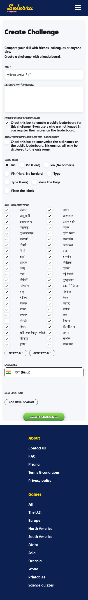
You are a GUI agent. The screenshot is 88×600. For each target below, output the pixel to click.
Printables (36, 577)
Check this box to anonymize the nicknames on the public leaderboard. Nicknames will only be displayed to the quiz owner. (45, 145)
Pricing (33, 464)
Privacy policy (39, 480)
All (30, 504)
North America (40, 528)
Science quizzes (41, 585)
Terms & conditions (44, 472)
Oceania (35, 561)
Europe (34, 520)
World (33, 569)
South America (40, 536)
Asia (31, 553)
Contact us (37, 448)
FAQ (31, 456)
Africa (33, 544)
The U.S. (35, 512)
